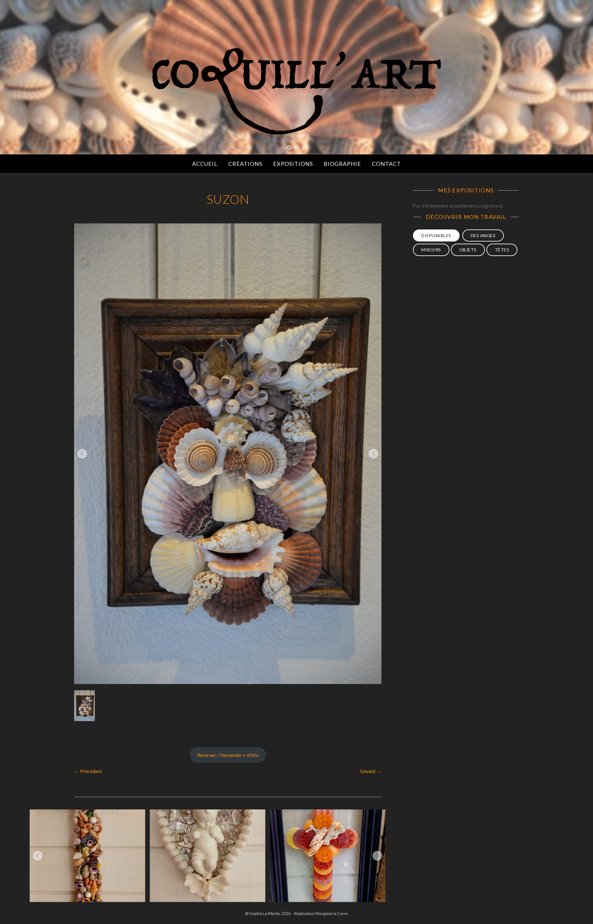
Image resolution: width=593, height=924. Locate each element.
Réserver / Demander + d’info (228, 755)
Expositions (293, 163)
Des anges (483, 235)
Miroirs (431, 249)
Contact (386, 163)
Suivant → (370, 771)
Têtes (502, 249)
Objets (468, 249)
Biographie (342, 163)
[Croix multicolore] (327, 855)
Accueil (204, 163)
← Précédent (88, 771)
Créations (245, 163)
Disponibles (436, 235)
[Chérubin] (207, 855)
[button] (82, 454)
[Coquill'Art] (296, 91)
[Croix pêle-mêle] (87, 855)
